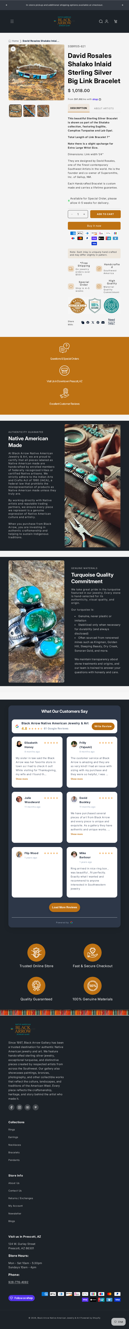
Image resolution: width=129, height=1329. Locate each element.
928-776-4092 (18, 1282)
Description (78, 108)
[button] (12, 21)
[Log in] (108, 21)
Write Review (103, 726)
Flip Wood (31, 853)
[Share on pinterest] (98, 323)
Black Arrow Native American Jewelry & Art (55, 723)
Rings (11, 1129)
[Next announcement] (122, 5)
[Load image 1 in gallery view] (15, 111)
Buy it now (94, 225)
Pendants (14, 1160)
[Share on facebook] (88, 323)
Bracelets (13, 1152)
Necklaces (14, 1144)
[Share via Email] (103, 323)
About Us (13, 1183)
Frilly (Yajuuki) (85, 745)
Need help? (111, 321)
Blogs (11, 1221)
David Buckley (85, 800)
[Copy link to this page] (82, 323)
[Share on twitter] (93, 323)
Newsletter (14, 1213)
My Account (15, 1205)
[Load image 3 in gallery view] (43, 111)
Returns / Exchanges (20, 1198)
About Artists (104, 108)
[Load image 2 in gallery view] (29, 111)
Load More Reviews (64, 907)
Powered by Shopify (90, 1318)
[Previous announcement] (6, 5)
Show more (22, 779)
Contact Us (15, 1190)
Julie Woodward (32, 800)
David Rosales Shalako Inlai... (41, 40)
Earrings (13, 1137)
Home (15, 40)
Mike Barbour (85, 855)
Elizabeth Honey (31, 745)
